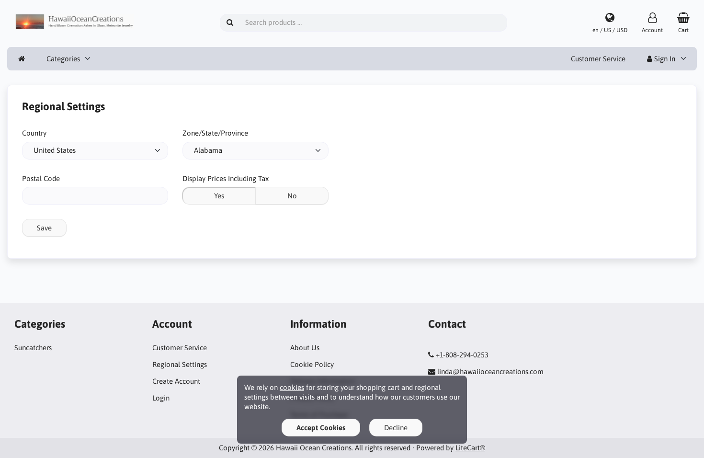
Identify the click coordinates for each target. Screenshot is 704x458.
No (292, 196)
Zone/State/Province (215, 133)
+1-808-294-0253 (462, 355)
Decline (396, 428)
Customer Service (598, 59)
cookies (292, 387)
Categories (63, 59)
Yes (219, 196)
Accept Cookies (320, 428)
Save (44, 228)
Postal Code (41, 178)
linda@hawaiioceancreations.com (490, 371)
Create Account (176, 381)
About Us (304, 348)
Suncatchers (33, 348)
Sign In (663, 59)
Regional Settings (179, 364)
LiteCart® (470, 448)
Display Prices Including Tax (225, 178)
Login (161, 398)
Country (34, 133)
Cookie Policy (312, 364)
